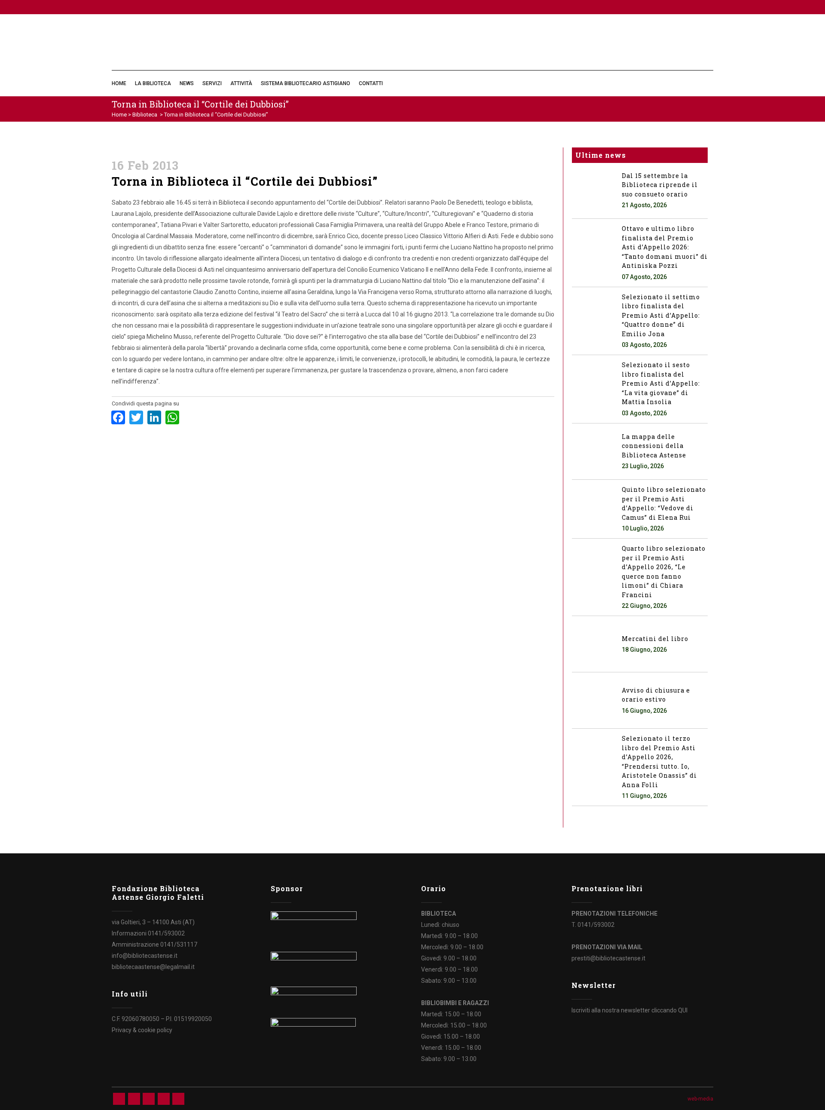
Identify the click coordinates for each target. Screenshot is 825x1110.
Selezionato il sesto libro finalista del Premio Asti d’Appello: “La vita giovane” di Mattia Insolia (661, 383)
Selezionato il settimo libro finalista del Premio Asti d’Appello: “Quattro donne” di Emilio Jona (661, 315)
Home (119, 114)
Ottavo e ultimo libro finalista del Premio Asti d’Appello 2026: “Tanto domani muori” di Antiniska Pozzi (665, 247)
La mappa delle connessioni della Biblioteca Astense (654, 445)
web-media (700, 1099)
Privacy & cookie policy (142, 1030)
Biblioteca (144, 114)
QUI (683, 1010)
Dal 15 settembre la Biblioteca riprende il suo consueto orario (660, 185)
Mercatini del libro (655, 639)
